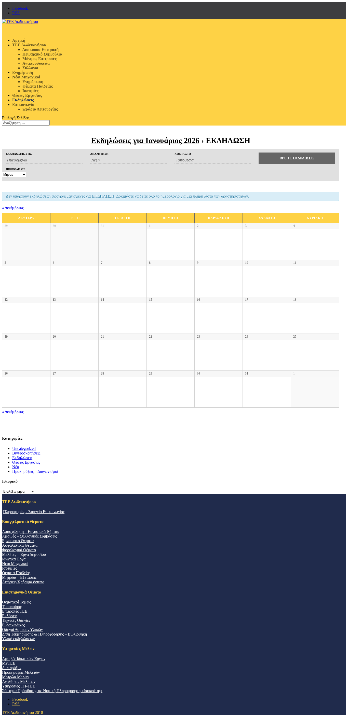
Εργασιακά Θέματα (18, 541)
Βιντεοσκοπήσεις (26, 453)
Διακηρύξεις (12, 668)
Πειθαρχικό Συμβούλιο (42, 54)
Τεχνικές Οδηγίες (16, 620)
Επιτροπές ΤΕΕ (14, 611)
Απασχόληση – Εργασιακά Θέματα (30, 531)
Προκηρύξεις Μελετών (21, 672)
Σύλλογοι (30, 68)
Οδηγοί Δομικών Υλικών (22, 629)
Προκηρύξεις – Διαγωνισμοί (35, 471)
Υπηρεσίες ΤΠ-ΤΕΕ (18, 686)
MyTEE (8, 663)
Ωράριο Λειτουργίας (40, 109)
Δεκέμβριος (12, 208)
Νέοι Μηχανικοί (15, 563)
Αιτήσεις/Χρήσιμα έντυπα (23, 582)
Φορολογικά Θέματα (19, 550)
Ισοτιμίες (30, 91)
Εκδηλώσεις (22, 458)
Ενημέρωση (32, 81)
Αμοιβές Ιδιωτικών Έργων (23, 658)
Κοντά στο (183, 154)
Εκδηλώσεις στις (19, 154)
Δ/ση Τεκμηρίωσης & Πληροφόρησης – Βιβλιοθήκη (44, 634)
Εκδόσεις (9, 616)
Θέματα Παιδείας (37, 86)
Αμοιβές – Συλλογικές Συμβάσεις (29, 536)
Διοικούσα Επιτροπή (40, 49)
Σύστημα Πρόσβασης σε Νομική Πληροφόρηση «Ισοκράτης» (52, 690)
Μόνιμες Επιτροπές (39, 59)
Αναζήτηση (99, 154)
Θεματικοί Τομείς (16, 602)
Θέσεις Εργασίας (26, 462)
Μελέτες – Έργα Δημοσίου (24, 554)
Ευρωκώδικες (13, 625)
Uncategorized (24, 448)
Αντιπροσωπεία (36, 63)
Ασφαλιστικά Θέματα (19, 545)
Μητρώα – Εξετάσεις (19, 577)
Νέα (15, 467)
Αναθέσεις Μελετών (18, 681)
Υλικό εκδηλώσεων (18, 639)
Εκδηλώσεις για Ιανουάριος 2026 (145, 140)
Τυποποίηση (12, 606)
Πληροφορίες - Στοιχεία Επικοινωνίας (33, 511)
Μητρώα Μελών (15, 677)
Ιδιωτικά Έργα (13, 559)
